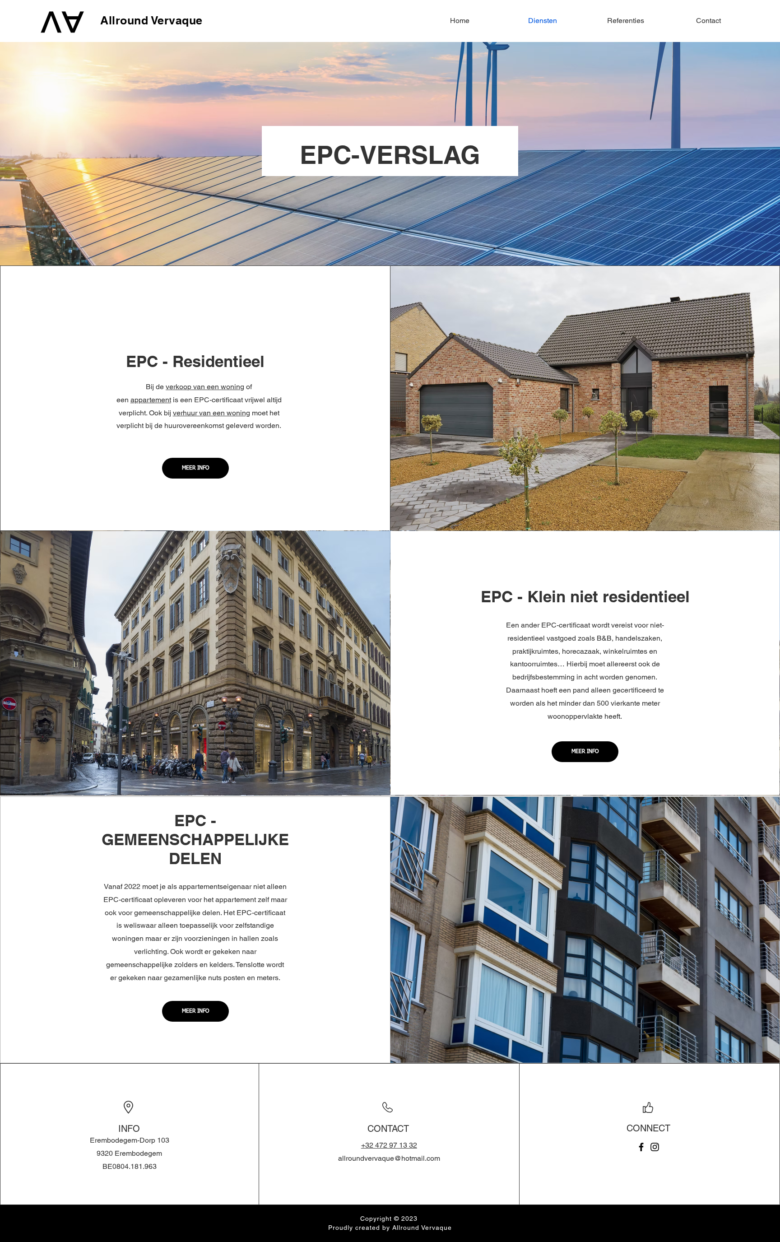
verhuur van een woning (211, 413)
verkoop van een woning (205, 386)
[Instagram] (654, 1147)
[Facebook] (641, 1147)
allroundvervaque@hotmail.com (389, 1158)
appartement (150, 399)
